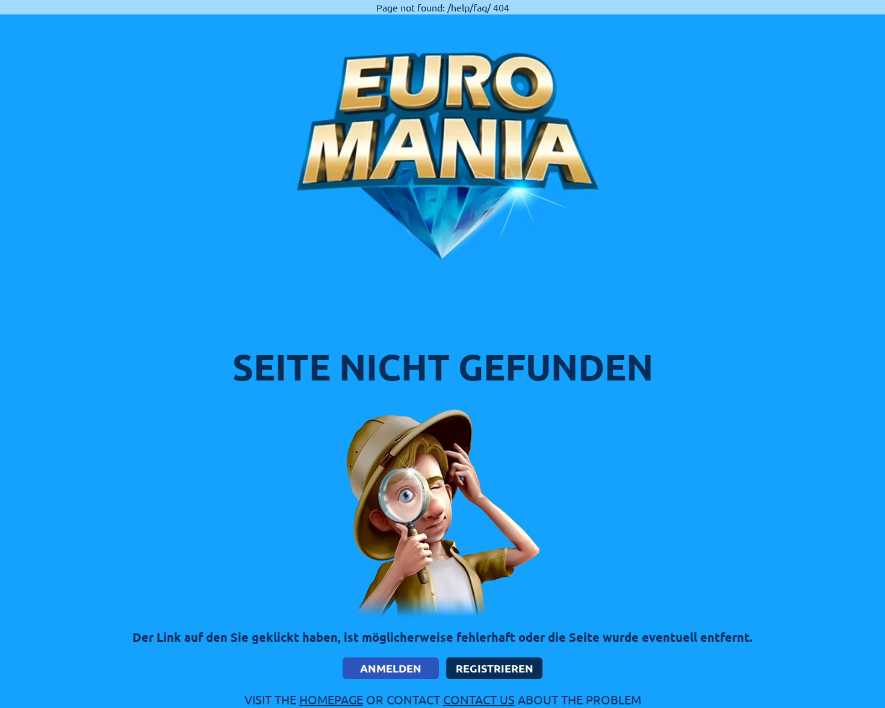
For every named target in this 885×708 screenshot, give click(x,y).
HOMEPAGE (331, 699)
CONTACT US (479, 699)
